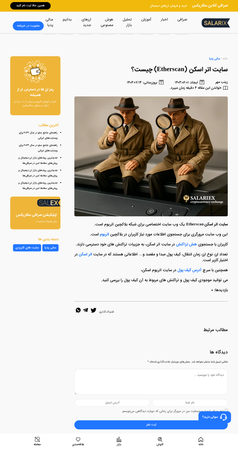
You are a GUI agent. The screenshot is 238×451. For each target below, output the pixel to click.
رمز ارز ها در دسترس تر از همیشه (35, 92)
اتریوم (104, 234)
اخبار (164, 19)
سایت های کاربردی (27, 247)
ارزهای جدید (86, 22)
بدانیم (67, 19)
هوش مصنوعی (107, 22)
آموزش (146, 19)
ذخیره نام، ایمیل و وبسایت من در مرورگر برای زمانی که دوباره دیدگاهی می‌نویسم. (173, 411)
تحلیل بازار (127, 22)
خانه (225, 58)
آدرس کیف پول (189, 270)
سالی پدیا (49, 22)
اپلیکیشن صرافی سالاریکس (36, 215)
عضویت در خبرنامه (28, 25)
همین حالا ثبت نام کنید (30, 5)
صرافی (182, 19)
